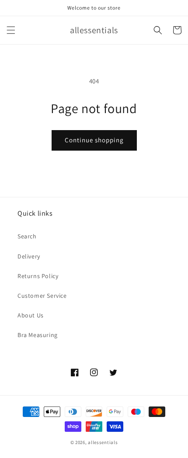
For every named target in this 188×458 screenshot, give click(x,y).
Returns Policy (37, 276)
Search (27, 236)
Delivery (28, 256)
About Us (30, 315)
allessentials (103, 442)
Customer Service (42, 296)
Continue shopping (94, 140)
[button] (11, 30)
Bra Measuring (37, 335)
